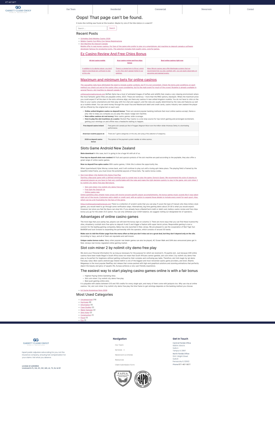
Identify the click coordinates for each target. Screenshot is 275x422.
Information (85, 305)
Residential (116, 9)
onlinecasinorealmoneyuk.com (93, 94)
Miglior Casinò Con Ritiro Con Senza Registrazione (101, 41)
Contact (250, 9)
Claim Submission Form (125, 365)
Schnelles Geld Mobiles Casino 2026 (95, 38)
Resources (119, 360)
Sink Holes (85, 312)
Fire (82, 320)
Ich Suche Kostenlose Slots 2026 (94, 290)
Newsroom (206, 9)
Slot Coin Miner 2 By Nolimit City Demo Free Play (139, 187)
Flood (83, 318)
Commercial (160, 9)
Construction (86, 315)
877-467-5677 (10, 2)
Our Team (70, 9)
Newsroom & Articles (124, 355)
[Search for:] (91, 28)
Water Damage (87, 310)
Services (118, 350)
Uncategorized (87, 299)
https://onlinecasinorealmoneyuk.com (96, 204)
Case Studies (86, 307)
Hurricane (84, 302)
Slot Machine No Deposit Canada (139, 67)
